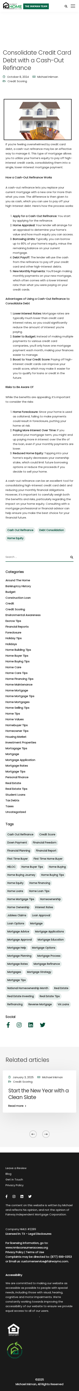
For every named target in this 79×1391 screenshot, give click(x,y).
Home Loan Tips (39, 891)
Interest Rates (44, 907)
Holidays (11, 644)
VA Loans (63, 1004)
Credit (10, 603)
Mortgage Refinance (47, 964)
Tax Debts (12, 800)
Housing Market (16, 737)
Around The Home (18, 580)
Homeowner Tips (17, 731)
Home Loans (15, 891)
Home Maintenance (19, 684)
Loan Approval (41, 915)
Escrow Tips (13, 621)
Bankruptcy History (18, 586)
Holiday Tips (14, 638)
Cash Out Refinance (20, 530)
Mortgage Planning (19, 956)
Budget (11, 592)
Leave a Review (16, 1168)
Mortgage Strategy (39, 972)
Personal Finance (17, 777)
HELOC (11, 867)
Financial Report (46, 850)
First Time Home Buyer (48, 859)
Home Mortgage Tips (20, 696)
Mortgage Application (20, 760)
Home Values (15, 719)
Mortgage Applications (49, 931)
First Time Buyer (17, 859)
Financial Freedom (44, 842)
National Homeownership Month (27, 988)
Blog (8, 1174)
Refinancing (15, 1004)
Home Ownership (18, 907)
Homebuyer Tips (17, 725)
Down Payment (17, 842)
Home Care (13, 667)
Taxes (10, 806)
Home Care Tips (17, 673)
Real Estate (13, 783)
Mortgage (12, 754)
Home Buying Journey (21, 875)
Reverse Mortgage (40, 1004)
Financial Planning (18, 850)
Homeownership (50, 899)
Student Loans (15, 795)
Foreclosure (13, 632)
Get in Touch (14, 1179)
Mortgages (14, 972)
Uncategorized (16, 812)
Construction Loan (18, 598)
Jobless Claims (16, 915)
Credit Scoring (17, 81)
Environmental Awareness (23, 615)
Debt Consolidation (51, 530)
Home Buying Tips (18, 661)
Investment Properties (21, 742)
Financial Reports (17, 626)
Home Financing (39, 883)
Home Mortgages (18, 702)
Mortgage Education (51, 939)
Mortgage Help (16, 948)
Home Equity (15, 538)
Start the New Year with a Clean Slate (38, 1094)
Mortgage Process (48, 956)
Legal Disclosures (39, 1234)
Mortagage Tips (16, 748)
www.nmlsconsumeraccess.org (27, 1247)
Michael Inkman (47, 77)
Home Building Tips (18, 650)
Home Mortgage (17, 690)
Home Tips (13, 713)
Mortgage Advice (18, 931)
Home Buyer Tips (17, 656)
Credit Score (47, 834)
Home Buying (57, 867)
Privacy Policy (15, 1185)
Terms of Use (35, 1252)
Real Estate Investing (20, 996)
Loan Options (15, 923)
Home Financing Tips (19, 679)
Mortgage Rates (17, 765)
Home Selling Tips (17, 708)
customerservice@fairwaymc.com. (45, 1261)
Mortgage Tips (15, 771)
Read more (16, 1105)
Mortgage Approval (19, 939)
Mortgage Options (43, 948)
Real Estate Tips (16, 789)
